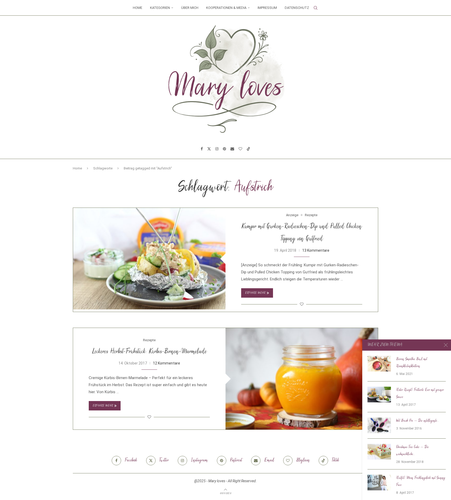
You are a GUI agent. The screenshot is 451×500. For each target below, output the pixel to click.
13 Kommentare (315, 250)
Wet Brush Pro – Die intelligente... (417, 420)
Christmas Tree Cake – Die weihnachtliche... (412, 451)
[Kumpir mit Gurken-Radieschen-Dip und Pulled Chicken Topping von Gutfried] (149, 258)
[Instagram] (216, 149)
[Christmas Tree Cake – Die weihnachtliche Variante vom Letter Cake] (379, 452)
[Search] (315, 7)
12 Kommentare (166, 363)
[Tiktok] (248, 149)
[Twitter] (209, 149)
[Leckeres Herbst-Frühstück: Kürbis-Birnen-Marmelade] (301, 379)
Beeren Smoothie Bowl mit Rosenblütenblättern (411, 363)
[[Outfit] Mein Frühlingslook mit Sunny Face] (379, 482)
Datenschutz (297, 8)
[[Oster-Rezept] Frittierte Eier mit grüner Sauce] (379, 394)
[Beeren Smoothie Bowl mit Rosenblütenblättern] (379, 364)
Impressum (267, 8)
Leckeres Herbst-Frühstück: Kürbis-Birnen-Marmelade (149, 351)
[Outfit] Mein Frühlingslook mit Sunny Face (421, 481)
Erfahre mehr (255, 293)
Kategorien (160, 8)
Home (137, 8)
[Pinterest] (224, 149)
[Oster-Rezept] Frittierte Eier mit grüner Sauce (420, 393)
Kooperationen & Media (226, 8)
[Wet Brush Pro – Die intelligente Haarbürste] (379, 425)
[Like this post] (302, 304)
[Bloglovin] (240, 149)
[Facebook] (202, 149)
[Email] (232, 149)
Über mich (189, 8)
